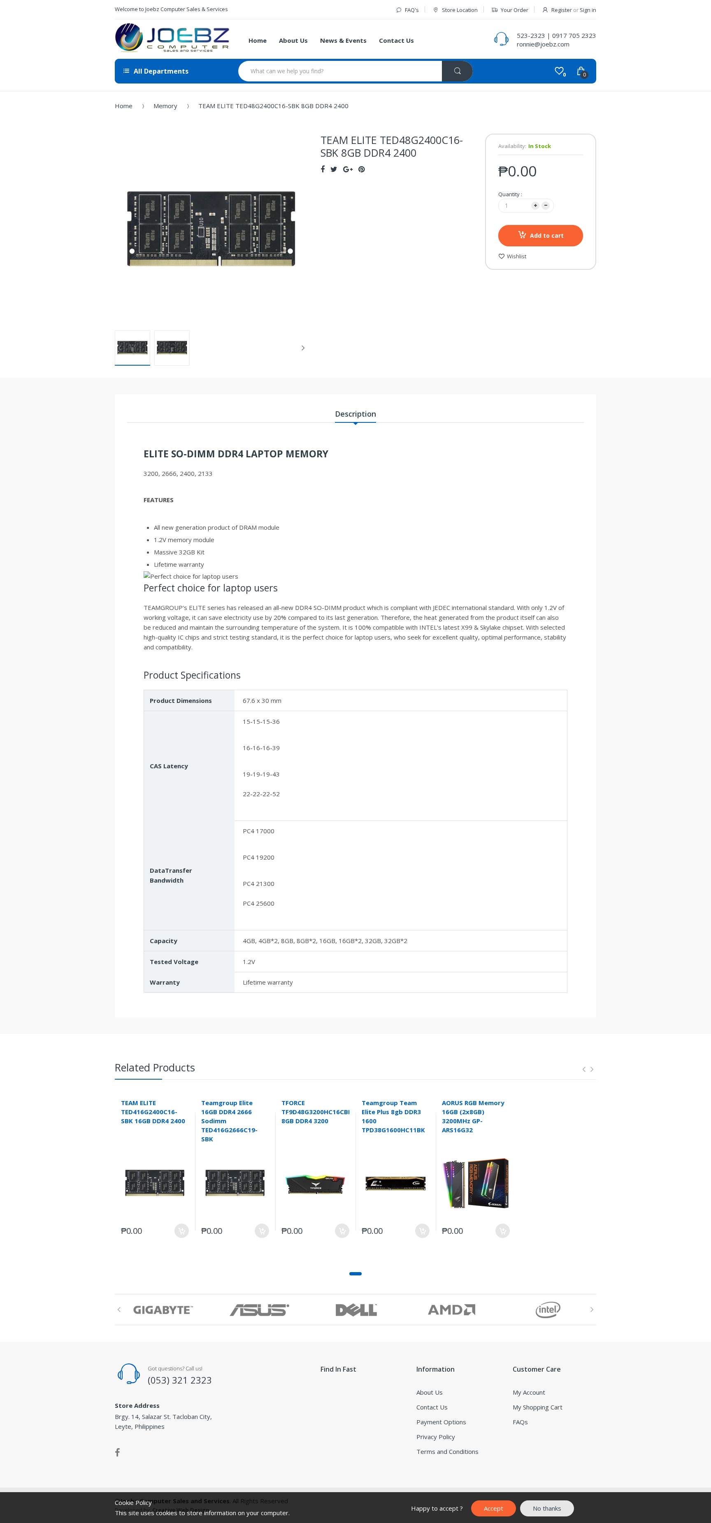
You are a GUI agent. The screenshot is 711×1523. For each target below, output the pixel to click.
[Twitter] (333, 169)
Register (561, 10)
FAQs (520, 1422)
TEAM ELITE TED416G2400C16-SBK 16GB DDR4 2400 (153, 1112)
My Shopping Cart (537, 1407)
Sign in (588, 10)
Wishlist (516, 256)
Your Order (514, 10)
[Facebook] (323, 169)
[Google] (348, 169)
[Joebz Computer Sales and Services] (172, 39)
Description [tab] (355, 414)
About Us (429, 1392)
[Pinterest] (361, 169)
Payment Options (441, 1422)
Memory (165, 106)
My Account (529, 1392)
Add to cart (547, 235)
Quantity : (510, 194)
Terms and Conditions (447, 1451)
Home (123, 106)
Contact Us (432, 1407)
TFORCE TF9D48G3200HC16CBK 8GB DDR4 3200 (316, 1112)
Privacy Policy (435, 1437)
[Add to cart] (181, 1231)
